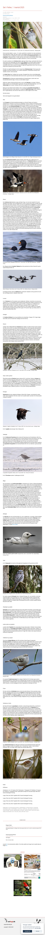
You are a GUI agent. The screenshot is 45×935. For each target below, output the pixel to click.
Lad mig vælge (38, 928)
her (7, 844)
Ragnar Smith (9, 825)
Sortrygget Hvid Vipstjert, (32, 810)
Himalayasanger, (7, 811)
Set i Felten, (15, 811)
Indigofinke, (17, 810)
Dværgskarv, (29, 807)
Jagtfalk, (20, 809)
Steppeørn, (14, 809)
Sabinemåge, (22, 807)
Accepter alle (27, 931)
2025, (20, 811)
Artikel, (22, 810)
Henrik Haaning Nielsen (11, 834)
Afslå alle (37, 931)
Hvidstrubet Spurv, (8, 810)
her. (6, 845)
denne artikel (15, 524)
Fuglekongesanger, (13, 807)
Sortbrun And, (7, 809)
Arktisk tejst (25, 811)
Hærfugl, (25, 809)
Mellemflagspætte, (33, 809)
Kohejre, (35, 807)
